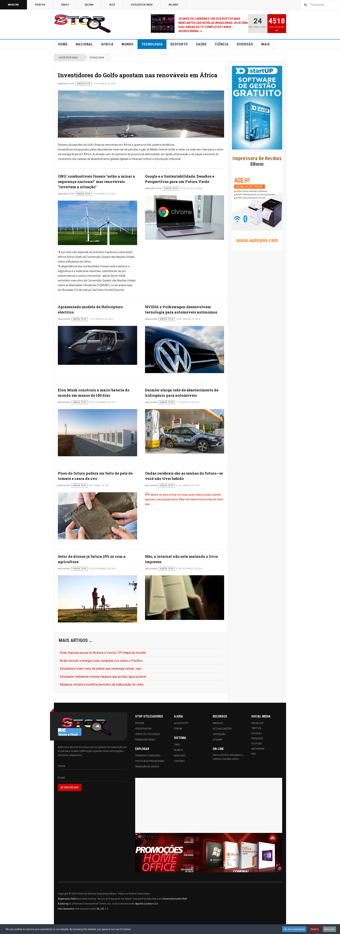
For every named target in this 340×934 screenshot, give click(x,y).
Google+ (256, 733)
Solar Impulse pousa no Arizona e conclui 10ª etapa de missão (103, 653)
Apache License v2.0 (146, 903)
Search (178, 750)
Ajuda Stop (181, 723)
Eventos (40, 4)
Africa (107, 44)
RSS (253, 753)
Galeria (89, 4)
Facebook (257, 723)
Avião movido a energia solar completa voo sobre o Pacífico (101, 661)
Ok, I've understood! (294, 929)
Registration (143, 728)
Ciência (222, 44)
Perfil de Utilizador (147, 734)
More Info (329, 929)
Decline (314, 929)
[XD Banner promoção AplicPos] (257, 201)
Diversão (245, 44)
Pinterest (257, 738)
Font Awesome (66, 908)
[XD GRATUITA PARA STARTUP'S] (257, 107)
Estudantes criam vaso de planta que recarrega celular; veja (100, 668)
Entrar (139, 723)
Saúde (201, 44)
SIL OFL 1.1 (102, 908)
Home (63, 44)
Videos (65, 4)
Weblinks (179, 755)
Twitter (256, 728)
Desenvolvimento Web (174, 898)
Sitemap (217, 739)
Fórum (178, 728)
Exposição (219, 734)
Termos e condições (147, 755)
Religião (173, 4)
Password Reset (145, 739)
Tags (177, 744)
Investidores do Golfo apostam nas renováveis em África (137, 75)
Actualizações (222, 728)
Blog (112, 4)
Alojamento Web (67, 898)
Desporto (179, 44)
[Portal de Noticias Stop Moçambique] (82, 23)
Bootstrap (63, 903)
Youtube (256, 743)
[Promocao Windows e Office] (208, 852)
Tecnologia (152, 44)
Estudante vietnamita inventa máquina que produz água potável (103, 677)
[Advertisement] (208, 805)
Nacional (84, 44)
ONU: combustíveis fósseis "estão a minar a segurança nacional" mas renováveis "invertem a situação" (96, 181)
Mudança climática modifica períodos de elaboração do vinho (102, 684)
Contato (179, 761)
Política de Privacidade (149, 761)
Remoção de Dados (147, 766)
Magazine (13, 4)
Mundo (128, 44)
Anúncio (218, 723)
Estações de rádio (142, 4)
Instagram (257, 748)
